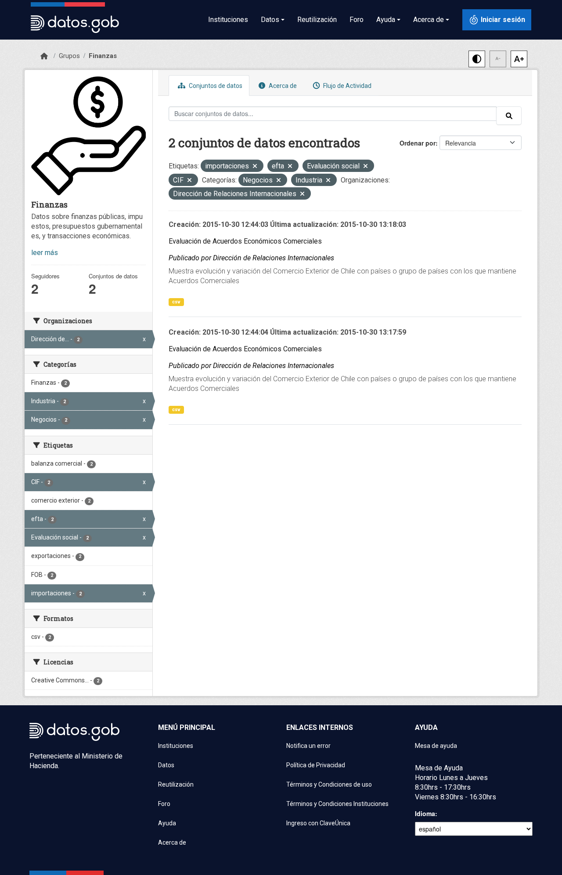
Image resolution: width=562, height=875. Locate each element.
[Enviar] (509, 115)
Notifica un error (308, 745)
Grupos (69, 56)
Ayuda (167, 823)
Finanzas (103, 56)
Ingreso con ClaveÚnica (318, 823)
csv (176, 302)
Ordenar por (418, 143)
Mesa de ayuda (436, 745)
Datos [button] (270, 19)
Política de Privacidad (315, 765)
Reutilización (317, 19)
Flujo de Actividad (346, 85)
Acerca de (282, 85)
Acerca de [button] (428, 19)
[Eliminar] (255, 167)
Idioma (425, 813)
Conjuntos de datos (214, 85)
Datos (166, 765)
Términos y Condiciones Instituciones (337, 803)
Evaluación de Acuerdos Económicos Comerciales (245, 241)
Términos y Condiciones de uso (329, 784)
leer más (44, 252)
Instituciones (228, 19)
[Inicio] (44, 56)
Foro (356, 19)
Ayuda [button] (385, 19)
